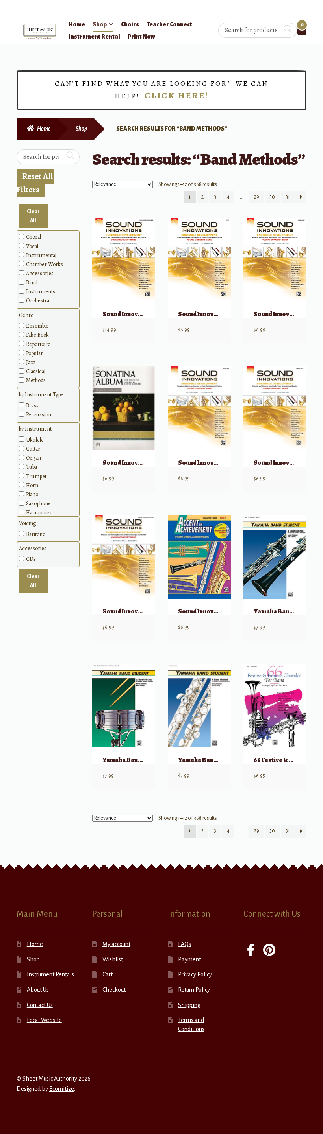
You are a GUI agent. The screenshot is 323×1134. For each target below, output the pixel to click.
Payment (189, 959)
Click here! (177, 95)
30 (272, 197)
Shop (100, 24)
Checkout (114, 990)
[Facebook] (250, 951)
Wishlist (112, 959)
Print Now (141, 36)
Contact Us (40, 1005)
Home (77, 24)
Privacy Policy (195, 974)
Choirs (130, 24)
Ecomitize (61, 1089)
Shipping (189, 1005)
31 (288, 197)
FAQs (184, 944)
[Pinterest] (269, 951)
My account (116, 944)
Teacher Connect (169, 24)
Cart (107, 974)
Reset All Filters (35, 183)
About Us (38, 990)
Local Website (44, 1020)
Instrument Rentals (50, 974)
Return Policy (194, 990)
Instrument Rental (94, 36)
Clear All (33, 216)
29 (256, 197)
